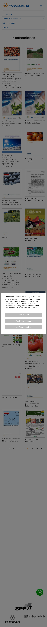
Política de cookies (29, 308)
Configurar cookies (23, 327)
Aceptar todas (23, 315)
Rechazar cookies (23, 321)
